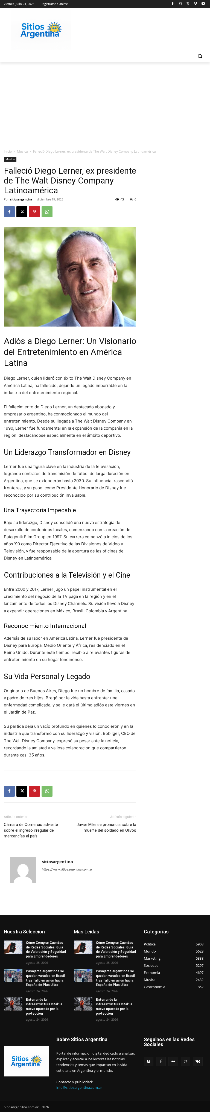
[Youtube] (203, 4)
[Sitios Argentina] (41, 30)
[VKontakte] (198, 1061)
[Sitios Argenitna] (26, 1061)
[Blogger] (148, 1061)
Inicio (8, 151)
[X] (188, 4)
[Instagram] (180, 4)
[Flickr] (173, 1061)
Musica (22, 151)
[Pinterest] (34, 211)
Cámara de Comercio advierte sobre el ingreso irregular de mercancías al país (31, 830)
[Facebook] (173, 4)
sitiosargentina (21, 199)
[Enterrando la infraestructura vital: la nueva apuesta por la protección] (13, 1004)
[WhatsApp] (47, 211)
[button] (199, 56)
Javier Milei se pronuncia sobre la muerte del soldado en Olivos (106, 827)
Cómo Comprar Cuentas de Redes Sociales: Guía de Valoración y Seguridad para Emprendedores (46, 949)
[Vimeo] (195, 4)
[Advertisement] (105, 103)
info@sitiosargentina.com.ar (79, 1087)
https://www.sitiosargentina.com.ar (67, 869)
